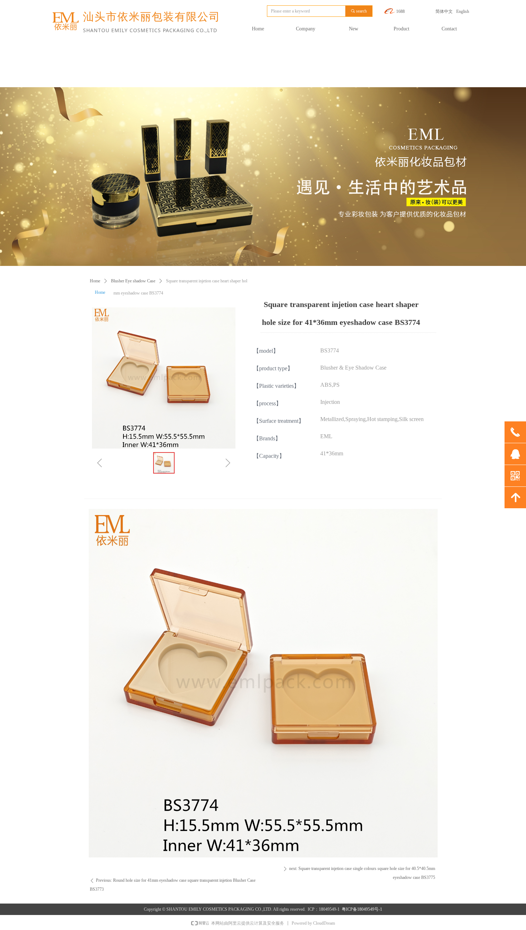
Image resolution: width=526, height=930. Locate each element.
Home (95, 280)
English (462, 11)
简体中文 (444, 11)
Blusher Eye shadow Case (133, 280)
